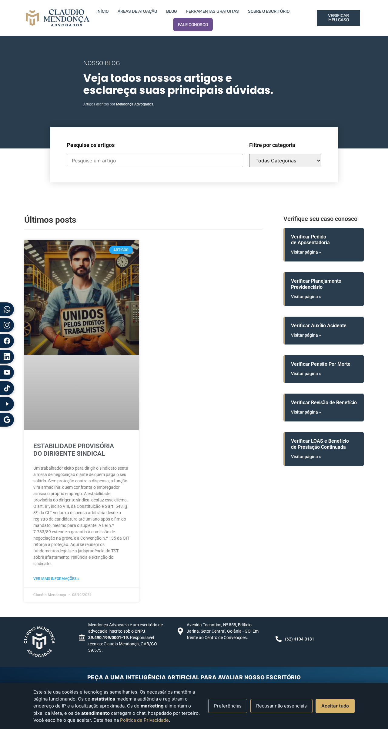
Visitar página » (306, 252)
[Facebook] (7, 341)
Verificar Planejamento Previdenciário (316, 284)
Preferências (228, 706)
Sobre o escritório (268, 11)
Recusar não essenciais (281, 706)
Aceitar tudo (335, 706)
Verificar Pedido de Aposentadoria (310, 239)
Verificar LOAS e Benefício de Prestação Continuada (320, 444)
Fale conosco (193, 24)
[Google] (7, 420)
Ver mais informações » (56, 579)
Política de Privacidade (144, 720)
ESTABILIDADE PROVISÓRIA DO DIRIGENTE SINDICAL (73, 449)
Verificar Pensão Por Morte (320, 364)
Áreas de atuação (137, 11)
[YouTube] (7, 372)
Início (102, 11)
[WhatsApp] (7, 309)
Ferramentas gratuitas (212, 11)
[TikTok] (7, 388)
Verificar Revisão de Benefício (324, 402)
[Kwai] (7, 404)
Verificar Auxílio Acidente (318, 325)
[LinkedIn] (7, 357)
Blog (171, 11)
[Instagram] (7, 325)
